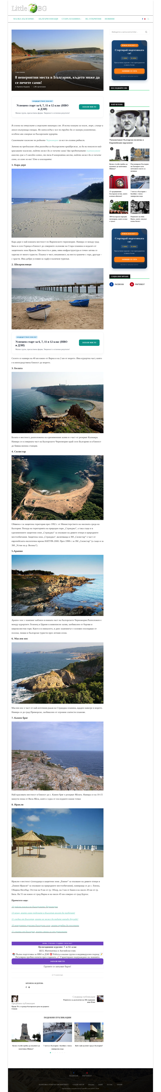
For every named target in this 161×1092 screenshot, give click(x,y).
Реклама (91, 1085)
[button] (15, 1038)
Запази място (89, 107)
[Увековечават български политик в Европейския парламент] (129, 123)
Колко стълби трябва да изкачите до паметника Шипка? (118, 166)
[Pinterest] (145, 19)
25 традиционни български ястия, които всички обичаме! (118, 194)
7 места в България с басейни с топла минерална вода (139, 194)
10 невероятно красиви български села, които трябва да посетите (45, 925)
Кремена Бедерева (23, 87)
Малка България (23, 19)
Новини (109, 19)
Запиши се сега (129, 71)
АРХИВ (119, 1085)
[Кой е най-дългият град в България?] (88, 1032)
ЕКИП (100, 1085)
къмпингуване (93, 150)
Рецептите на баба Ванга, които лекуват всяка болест (139, 219)
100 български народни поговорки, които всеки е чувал (118, 219)
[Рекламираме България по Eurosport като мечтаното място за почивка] (140, 155)
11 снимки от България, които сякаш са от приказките (39, 931)
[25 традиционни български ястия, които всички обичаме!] (118, 182)
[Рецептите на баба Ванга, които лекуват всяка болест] (140, 207)
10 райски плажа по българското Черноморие (35, 906)
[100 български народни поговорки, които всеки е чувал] (118, 207)
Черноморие (52, 140)
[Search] (148, 19)
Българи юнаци (48, 19)
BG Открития (93, 19)
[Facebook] (142, 19)
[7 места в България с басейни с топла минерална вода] (57, 1032)
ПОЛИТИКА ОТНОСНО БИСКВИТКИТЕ (54, 1085)
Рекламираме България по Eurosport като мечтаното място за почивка (140, 167)
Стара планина (71, 19)
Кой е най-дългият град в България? (89, 1046)
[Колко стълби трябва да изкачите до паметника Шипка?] (26, 1032)
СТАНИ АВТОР (78, 1085)
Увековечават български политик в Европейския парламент (126, 141)
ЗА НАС (110, 1085)
